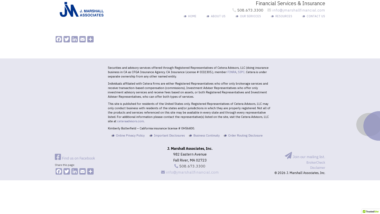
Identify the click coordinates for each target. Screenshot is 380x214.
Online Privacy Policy (130, 135)
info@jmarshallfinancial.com (298, 10)
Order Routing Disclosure (245, 135)
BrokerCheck (315, 162)
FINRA (232, 72)
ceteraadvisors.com (130, 121)
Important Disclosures (169, 135)
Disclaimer (317, 168)
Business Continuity (206, 135)
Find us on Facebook (78, 158)
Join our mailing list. (308, 157)
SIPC (241, 72)
